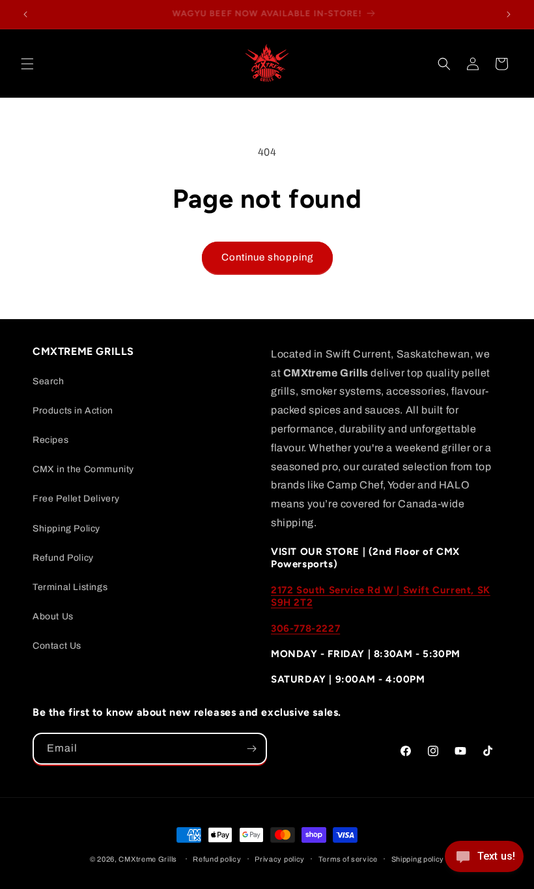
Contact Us (57, 646)
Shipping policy (418, 859)
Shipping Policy (66, 528)
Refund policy (217, 859)
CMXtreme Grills (148, 859)
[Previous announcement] (25, 14)
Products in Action (73, 411)
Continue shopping (267, 257)
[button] (27, 63)
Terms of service (348, 859)
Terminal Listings (70, 587)
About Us (53, 616)
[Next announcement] (508, 14)
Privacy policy (280, 859)
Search (48, 381)
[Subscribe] (251, 749)
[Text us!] (484, 861)
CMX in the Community (83, 469)
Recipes (50, 440)
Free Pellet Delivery (76, 498)
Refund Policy (63, 558)
